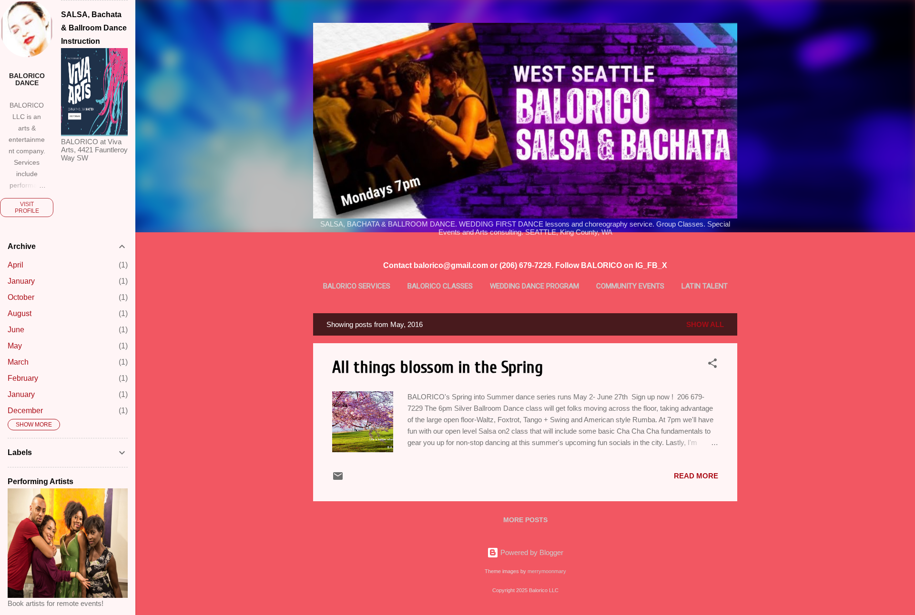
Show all (705, 324)
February (23, 378)
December (25, 411)
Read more (696, 476)
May (15, 346)
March (18, 362)
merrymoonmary (547, 571)
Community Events (630, 286)
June (16, 330)
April (15, 265)
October (21, 297)
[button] (712, 364)
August (19, 313)
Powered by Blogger (530, 552)
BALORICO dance (27, 79)
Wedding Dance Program (534, 286)
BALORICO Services (356, 286)
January (21, 281)
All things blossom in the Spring (437, 367)
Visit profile (27, 207)
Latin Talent (704, 286)
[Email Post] (338, 479)
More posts (525, 520)
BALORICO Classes (440, 286)
